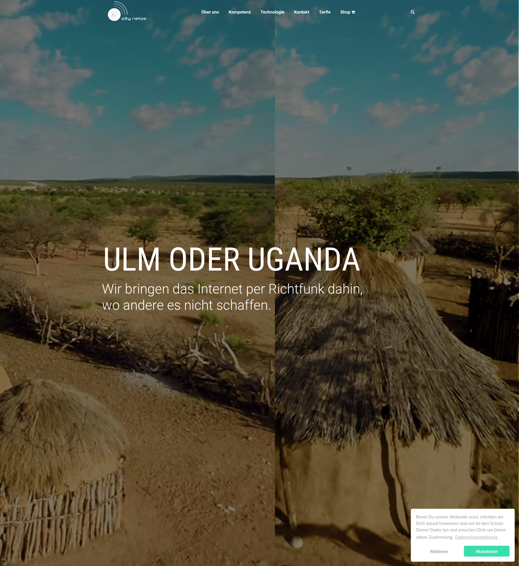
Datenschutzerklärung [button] (476, 537)
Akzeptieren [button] (487, 551)
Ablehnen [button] (439, 551)
